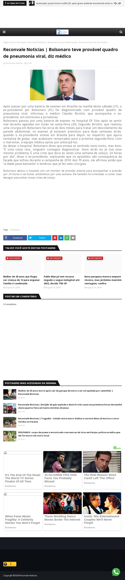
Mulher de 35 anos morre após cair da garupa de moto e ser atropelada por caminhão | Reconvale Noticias (65, 392)
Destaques (22, 42)
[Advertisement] (62, 17)
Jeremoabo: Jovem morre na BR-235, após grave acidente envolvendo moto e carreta (78, 3)
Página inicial (9, 42)
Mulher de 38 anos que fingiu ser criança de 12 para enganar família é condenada (21, 280)
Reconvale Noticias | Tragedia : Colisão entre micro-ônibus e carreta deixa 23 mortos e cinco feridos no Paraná (68, 420)
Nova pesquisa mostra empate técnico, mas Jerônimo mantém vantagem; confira (103, 280)
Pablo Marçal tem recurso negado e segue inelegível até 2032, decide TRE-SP (62, 280)
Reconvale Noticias (14, 63)
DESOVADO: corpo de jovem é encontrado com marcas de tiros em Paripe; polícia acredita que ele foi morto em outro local (69, 434)
